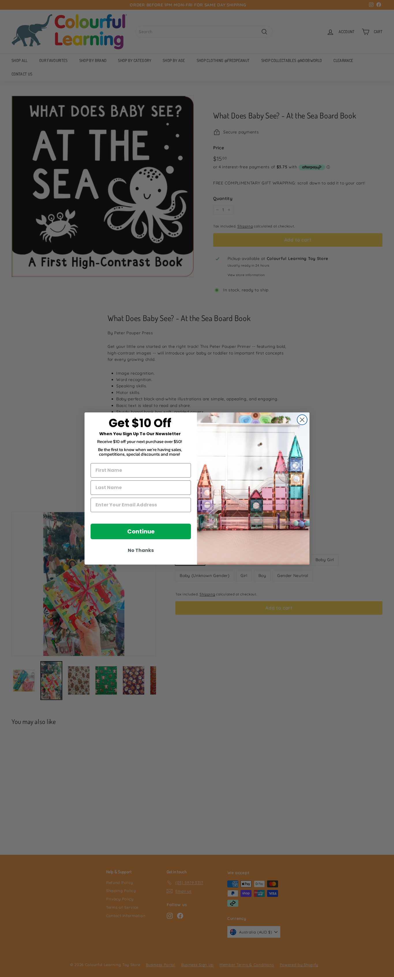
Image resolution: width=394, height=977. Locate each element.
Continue (141, 531)
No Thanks (141, 550)
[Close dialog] (302, 420)
